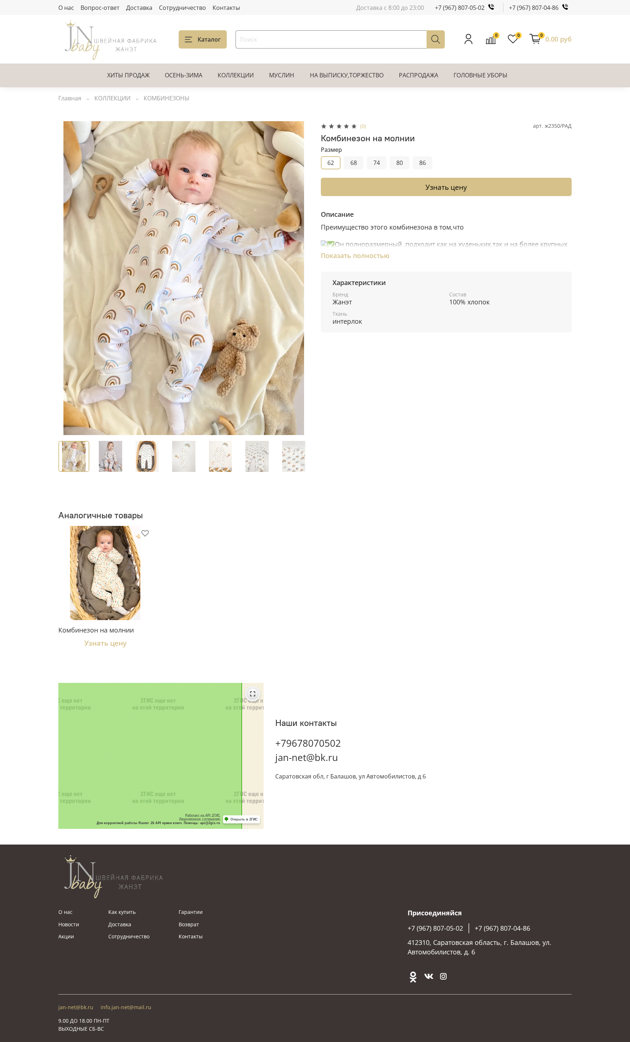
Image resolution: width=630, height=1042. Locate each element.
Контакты (226, 8)
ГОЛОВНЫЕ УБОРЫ (481, 75)
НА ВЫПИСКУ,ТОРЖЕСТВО (347, 75)
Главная (69, 98)
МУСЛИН (281, 75)
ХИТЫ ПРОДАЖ (128, 75)
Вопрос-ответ (100, 8)
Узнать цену (446, 187)
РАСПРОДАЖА (418, 75)
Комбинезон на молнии (96, 630)
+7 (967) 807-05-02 (460, 8)
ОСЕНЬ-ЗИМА (183, 75)
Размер (331, 149)
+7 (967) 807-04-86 (534, 8)
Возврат (189, 924)
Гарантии (191, 911)
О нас (66, 8)
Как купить (122, 911)
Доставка (139, 8)
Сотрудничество (182, 8)
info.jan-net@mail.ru (126, 1007)
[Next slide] (297, 278)
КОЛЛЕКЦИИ (236, 75)
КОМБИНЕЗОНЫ (167, 98)
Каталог (209, 39)
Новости (68, 924)
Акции (66, 936)
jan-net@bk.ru (306, 757)
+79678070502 (308, 743)
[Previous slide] (70, 278)
